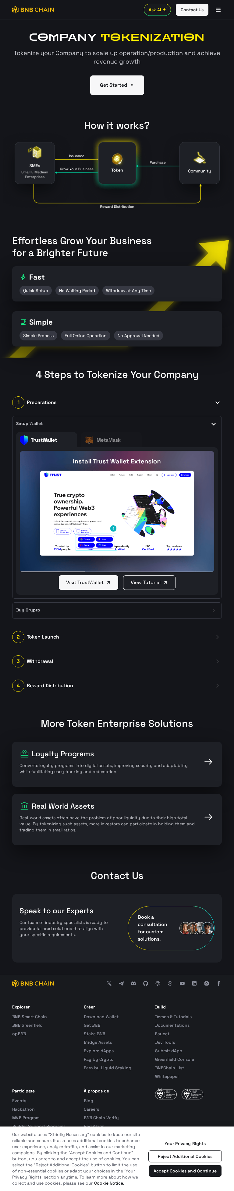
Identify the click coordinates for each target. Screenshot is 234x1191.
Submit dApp (168, 1050)
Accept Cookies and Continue (185, 1171)
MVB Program (26, 1117)
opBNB (19, 1033)
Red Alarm (94, 1126)
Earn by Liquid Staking (107, 1067)
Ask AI (155, 9)
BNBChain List (169, 1067)
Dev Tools (165, 1042)
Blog (88, 1100)
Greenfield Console (174, 1059)
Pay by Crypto (99, 1059)
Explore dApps (99, 1050)
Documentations (172, 1025)
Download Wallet (101, 1016)
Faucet (162, 1033)
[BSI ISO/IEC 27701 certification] (192, 1093)
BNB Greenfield (27, 1025)
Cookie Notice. (109, 1183)
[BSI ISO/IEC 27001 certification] (166, 1093)
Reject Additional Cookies (185, 1156)
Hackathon (23, 1109)
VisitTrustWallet (85, 582)
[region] (117, 1159)
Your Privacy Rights (185, 1143)
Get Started (113, 85)
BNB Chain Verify (101, 1117)
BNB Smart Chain (29, 1016)
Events (19, 1100)
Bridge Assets (98, 1042)
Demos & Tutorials (173, 1016)
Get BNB (92, 1025)
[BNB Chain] (33, 10)
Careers (91, 1109)
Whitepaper (167, 1076)
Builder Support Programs (39, 1126)
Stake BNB (94, 1033)
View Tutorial (146, 582)
